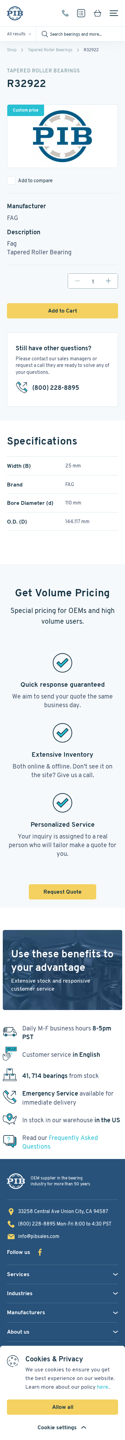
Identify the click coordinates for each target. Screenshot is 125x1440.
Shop (12, 49)
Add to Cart (62, 310)
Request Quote (62, 891)
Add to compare (35, 180)
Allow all (62, 1407)
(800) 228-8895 (65, 13)
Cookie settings (57, 1427)
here (102, 1386)
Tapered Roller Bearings (50, 49)
